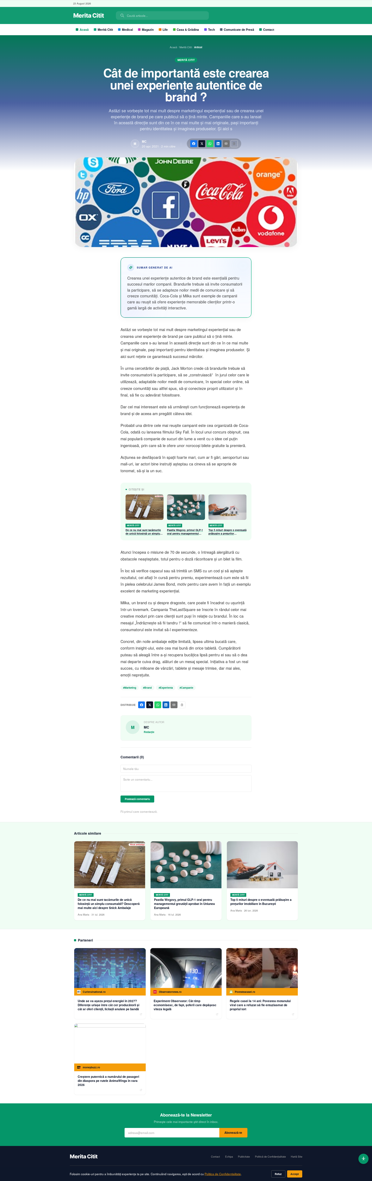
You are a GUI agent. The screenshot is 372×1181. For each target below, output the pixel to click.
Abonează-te (233, 1132)
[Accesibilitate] (363, 1159)
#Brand (147, 687)
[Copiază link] (234, 143)
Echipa (229, 1156)
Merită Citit (105, 29)
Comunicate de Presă (239, 29)
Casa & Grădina (188, 29)
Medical (127, 29)
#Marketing (129, 687)
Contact (268, 29)
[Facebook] (193, 143)
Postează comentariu (137, 799)
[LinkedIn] (218, 143)
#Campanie (186, 687)
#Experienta (166, 687)
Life (165, 29)
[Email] (226, 143)
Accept (294, 1174)
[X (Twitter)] (201, 143)
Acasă (84, 29)
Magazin (148, 29)
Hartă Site (296, 1156)
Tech (211, 29)
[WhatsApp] (210, 143)
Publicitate (244, 1156)
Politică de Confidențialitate (270, 1156)
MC (144, 141)
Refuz (278, 1174)
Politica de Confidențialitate (223, 1174)
